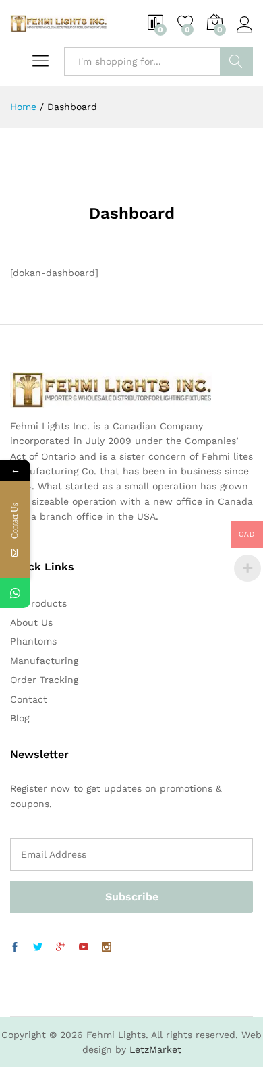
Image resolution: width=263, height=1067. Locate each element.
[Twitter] (37, 947)
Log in (245, 33)
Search (236, 61)
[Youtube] (83, 947)
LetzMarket (155, 1049)
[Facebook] (14, 947)
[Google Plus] (60, 947)
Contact (28, 699)
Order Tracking (44, 679)
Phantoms (33, 641)
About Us (31, 622)
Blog (19, 718)
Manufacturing (44, 660)
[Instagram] (106, 947)
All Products (38, 603)
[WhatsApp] (15, 593)
